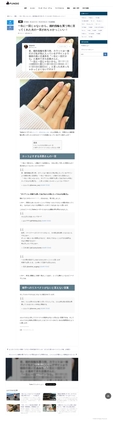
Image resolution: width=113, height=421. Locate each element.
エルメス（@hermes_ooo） (41, 132)
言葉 (98, 17)
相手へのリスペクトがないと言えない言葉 (47, 147)
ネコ (84, 30)
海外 (95, 30)
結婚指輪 (52, 21)
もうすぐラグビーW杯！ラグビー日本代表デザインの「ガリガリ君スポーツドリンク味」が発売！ (40, 349)
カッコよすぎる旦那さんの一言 (44, 145)
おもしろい (90, 24)
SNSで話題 (85, 8)
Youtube (92, 33)
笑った (84, 17)
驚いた (84, 33)
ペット (98, 24)
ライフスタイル (59, 8)
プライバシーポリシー (87, 49)
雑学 (25, 8)
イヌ (93, 20)
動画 (91, 27)
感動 (20, 21)
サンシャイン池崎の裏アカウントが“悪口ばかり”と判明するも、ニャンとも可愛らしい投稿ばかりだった (42, 354)
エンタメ (32, 8)
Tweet (10, 23)
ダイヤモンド (43, 21)
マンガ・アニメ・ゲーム (45, 8)
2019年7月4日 (46, 221)
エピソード (34, 21)
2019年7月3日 (45, 185)
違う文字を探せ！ (100, 27)
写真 (91, 36)
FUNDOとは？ (85, 45)
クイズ (84, 36)
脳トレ (91, 17)
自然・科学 (76, 8)
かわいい (100, 20)
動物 (68, 8)
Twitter (27, 21)
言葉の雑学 (86, 20)
